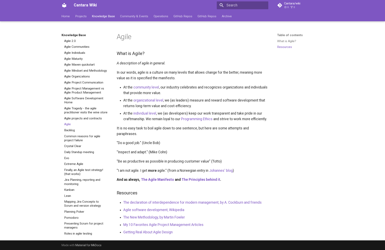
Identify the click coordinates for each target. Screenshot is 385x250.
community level (146, 87)
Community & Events (134, 16)
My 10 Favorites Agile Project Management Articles (163, 225)
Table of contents (290, 35)
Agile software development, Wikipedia (153, 210)
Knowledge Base (103, 16)
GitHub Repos (182, 16)
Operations (161, 16)
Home (66, 16)
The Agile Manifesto (157, 180)
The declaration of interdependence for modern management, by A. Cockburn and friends (192, 202)
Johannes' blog (221, 171)
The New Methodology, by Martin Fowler (154, 217)
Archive (227, 16)
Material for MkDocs (88, 245)
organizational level (148, 100)
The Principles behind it (200, 180)
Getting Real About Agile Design (148, 232)
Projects (81, 16)
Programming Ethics (197, 119)
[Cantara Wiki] (64, 5)
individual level (144, 113)
